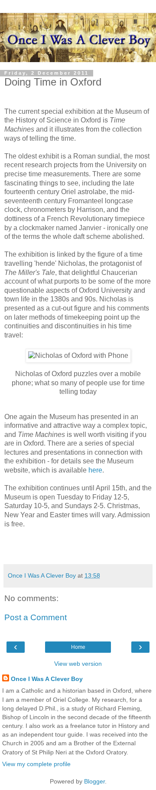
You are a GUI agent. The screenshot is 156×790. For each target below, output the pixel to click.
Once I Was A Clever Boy (47, 678)
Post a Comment (35, 617)
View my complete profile (36, 763)
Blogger (94, 781)
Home (78, 647)
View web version (78, 663)
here (95, 470)
